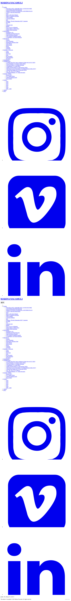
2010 (7, 87)
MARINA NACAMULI (12, 2)
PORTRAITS (6, 60)
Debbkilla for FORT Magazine (13, 33)
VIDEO (5, 90)
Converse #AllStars (10, 18)
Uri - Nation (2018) (10, 76)
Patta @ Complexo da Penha (12, 16)
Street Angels (9, 45)
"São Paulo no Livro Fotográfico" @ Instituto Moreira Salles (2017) (21, 68)
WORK (5, 7)
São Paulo (8, 58)
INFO (4, 91)
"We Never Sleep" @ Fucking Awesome (15, 65)
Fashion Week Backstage (11, 30)
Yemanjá (8, 47)
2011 (7, 86)
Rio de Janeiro (9, 56)
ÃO (7, 23)
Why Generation (9, 41)
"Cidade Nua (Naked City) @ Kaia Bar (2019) (16, 70)
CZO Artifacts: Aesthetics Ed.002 (13, 36)
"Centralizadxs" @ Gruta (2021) (13, 66)
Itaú (7, 20)
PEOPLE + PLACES (8, 50)
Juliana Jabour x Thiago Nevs (12, 28)
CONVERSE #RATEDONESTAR (14, 10)
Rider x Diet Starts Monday (12, 15)
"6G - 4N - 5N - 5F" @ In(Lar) (13, 71)
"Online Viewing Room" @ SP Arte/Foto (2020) (16, 67)
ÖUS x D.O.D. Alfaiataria (12, 27)
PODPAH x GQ (9, 32)
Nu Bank (8, 22)
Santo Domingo (9, 57)
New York (8, 53)
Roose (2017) (9, 75)
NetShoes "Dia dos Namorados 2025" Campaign (17, 21)
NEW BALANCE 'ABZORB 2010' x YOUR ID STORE (19, 8)
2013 (7, 83)
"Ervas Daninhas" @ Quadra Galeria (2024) (16, 63)
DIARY (5, 80)
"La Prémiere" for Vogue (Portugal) (14, 37)
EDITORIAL (6, 31)
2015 (7, 81)
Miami (7, 52)
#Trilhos (8, 40)
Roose (7, 46)
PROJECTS (6, 38)
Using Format (67, 599)
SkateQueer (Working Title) (12, 42)
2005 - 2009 (8, 88)
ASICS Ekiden (9, 17)
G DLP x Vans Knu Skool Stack (13, 12)
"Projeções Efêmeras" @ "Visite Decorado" (15, 72)
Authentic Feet (9, 25)
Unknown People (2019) (11, 77)
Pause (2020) (9, 78)
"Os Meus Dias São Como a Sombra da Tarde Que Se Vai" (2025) (20, 62)
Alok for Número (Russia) (12, 35)
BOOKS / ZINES (7, 73)
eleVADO (8, 48)
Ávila (7, 51)
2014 (7, 82)
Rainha (7, 26)
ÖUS (7, 13)
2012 (7, 85)
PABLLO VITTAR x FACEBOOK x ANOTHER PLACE (19, 11)
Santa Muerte (9, 43)
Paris (7, 55)
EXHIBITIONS (6, 61)
